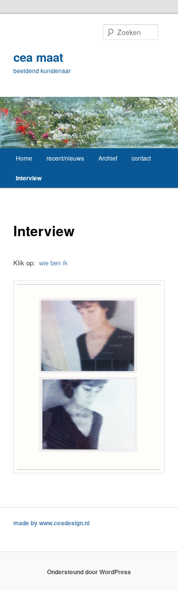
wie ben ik (53, 262)
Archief (107, 158)
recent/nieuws (65, 158)
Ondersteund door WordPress (89, 571)
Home (24, 158)
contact (141, 158)
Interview (29, 177)
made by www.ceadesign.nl (51, 522)
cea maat (38, 56)
